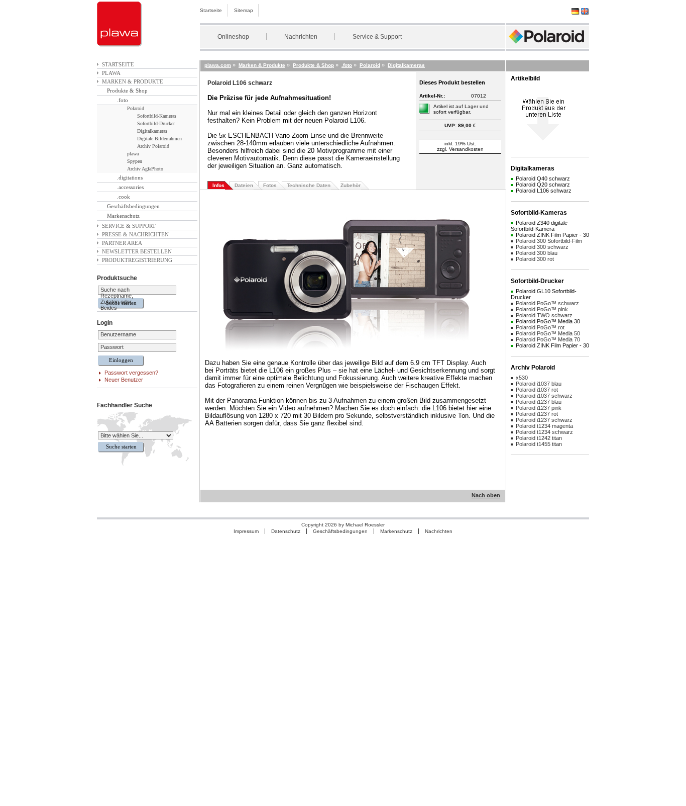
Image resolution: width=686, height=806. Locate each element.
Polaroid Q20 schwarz (543, 185)
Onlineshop (233, 36)
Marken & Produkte (132, 81)
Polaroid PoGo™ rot (540, 327)
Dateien (244, 185)
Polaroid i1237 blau (538, 402)
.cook (123, 197)
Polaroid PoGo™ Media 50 (548, 333)
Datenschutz (285, 531)
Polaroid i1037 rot (537, 390)
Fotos (270, 185)
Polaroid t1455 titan (539, 444)
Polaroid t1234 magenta (544, 426)
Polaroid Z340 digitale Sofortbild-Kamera (539, 226)
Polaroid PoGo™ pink (542, 309)
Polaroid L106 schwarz (543, 191)
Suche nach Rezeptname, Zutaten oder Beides (116, 299)
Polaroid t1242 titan (539, 438)
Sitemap (243, 10)
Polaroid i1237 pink (538, 408)
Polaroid (135, 108)
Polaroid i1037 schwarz (544, 396)
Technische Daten (308, 185)
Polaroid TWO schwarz (544, 315)
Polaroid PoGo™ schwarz (547, 303)
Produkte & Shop (127, 90)
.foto (122, 100)
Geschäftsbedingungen (133, 206)
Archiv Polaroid (153, 146)
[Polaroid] (547, 46)
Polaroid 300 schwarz (542, 247)
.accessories (130, 187)
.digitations (130, 177)
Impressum (246, 531)
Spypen (134, 161)
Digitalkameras (152, 131)
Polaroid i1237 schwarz (544, 420)
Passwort (112, 347)
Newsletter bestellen (137, 251)
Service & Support (377, 36)
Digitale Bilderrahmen (159, 138)
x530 (522, 378)
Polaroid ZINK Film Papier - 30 (552, 235)
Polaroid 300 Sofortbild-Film (549, 241)
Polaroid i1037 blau (538, 384)
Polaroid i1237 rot (537, 414)
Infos (218, 185)
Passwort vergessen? (131, 373)
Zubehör (350, 185)
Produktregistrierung (137, 260)
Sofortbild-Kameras (156, 116)
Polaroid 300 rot (535, 259)
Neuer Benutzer (123, 380)
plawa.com (217, 65)
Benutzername (118, 334)
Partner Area (122, 243)
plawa (111, 73)
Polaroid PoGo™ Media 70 (548, 339)
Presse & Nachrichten (135, 234)
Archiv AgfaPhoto (145, 168)
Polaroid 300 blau (536, 253)
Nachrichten (300, 36)
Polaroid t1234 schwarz (544, 432)
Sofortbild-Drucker (156, 123)
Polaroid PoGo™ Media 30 (548, 321)
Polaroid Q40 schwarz (543, 178)
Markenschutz (123, 216)
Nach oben (486, 495)
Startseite (211, 10)
